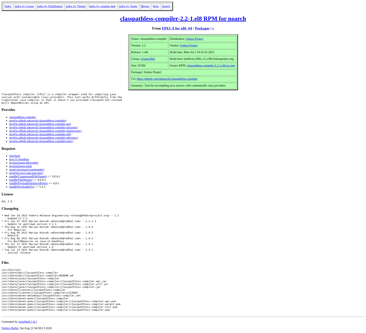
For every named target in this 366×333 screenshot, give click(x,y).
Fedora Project (194, 38)
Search (166, 6)
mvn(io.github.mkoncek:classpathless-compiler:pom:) (41, 141)
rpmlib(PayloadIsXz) (21, 186)
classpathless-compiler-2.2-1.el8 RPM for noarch (183, 18)
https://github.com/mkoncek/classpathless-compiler (167, 78)
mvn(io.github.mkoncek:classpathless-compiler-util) (40, 134)
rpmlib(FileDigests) (20, 179)
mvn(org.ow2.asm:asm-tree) (26, 173)
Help (156, 6)
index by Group (24, 6)
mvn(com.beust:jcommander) (26, 169)
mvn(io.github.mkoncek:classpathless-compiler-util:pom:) (43, 137)
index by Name (128, 6)
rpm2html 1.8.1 (27, 321)
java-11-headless (19, 159)
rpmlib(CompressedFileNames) (28, 176)
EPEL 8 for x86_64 (177, 28)
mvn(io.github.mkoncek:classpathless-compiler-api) (40, 124)
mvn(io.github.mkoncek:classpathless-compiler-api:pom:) (43, 127)
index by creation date (102, 6)
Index (8, 6)
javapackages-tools (20, 166)
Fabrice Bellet (10, 328)
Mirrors (144, 6)
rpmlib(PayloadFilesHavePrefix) (28, 183)
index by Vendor (76, 6)
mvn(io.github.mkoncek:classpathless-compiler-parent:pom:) (45, 130)
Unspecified (147, 58)
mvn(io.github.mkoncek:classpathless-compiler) (37, 120)
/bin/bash (14, 155)
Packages (202, 28)
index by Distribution (50, 6)
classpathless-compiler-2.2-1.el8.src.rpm (211, 65)
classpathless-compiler (22, 117)
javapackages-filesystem (23, 162)
